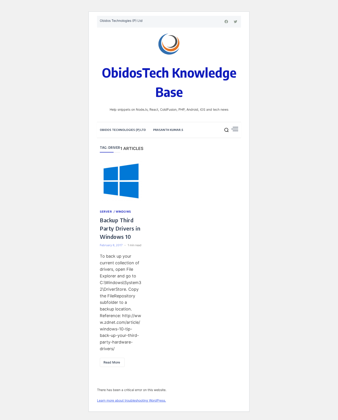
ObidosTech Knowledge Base (169, 82)
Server (106, 211)
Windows (123, 211)
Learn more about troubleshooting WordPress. (131, 400)
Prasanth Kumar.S (168, 130)
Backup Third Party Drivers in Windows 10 (120, 228)
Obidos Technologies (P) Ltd (121, 21)
